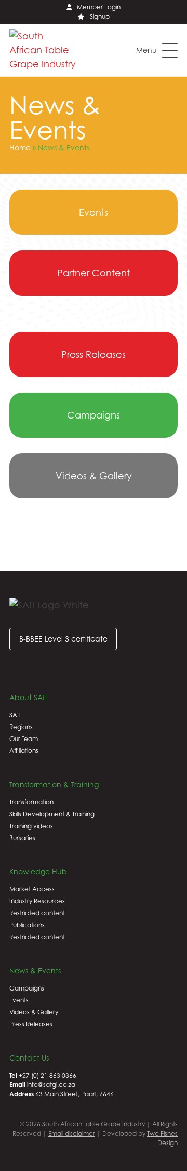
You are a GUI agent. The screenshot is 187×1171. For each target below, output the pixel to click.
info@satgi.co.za (51, 1085)
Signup (100, 16)
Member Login (99, 7)
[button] (157, 50)
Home (20, 147)
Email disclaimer (71, 1133)
